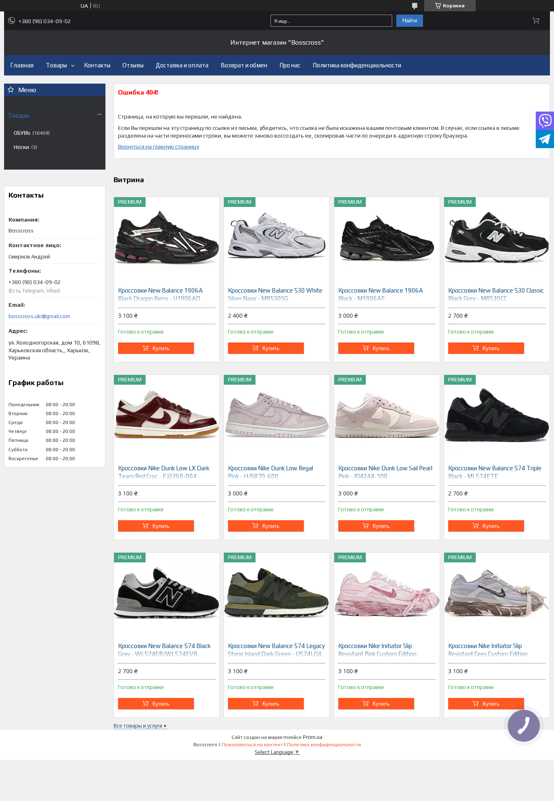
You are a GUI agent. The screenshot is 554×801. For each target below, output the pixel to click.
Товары (56, 65)
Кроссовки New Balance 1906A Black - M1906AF (380, 294)
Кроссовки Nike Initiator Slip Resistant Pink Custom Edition (377, 649)
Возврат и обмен (244, 65)
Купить (161, 348)
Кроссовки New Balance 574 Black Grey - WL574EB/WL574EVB (164, 649)
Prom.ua (312, 737)
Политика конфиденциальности (357, 65)
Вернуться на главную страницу (158, 146)
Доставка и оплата (182, 65)
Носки (21, 147)
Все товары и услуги (138, 726)
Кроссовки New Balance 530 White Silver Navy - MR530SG (275, 294)
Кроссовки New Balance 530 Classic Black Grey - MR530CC (496, 294)
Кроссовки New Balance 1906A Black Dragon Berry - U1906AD (160, 294)
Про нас (290, 65)
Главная (22, 65)
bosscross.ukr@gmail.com (39, 316)
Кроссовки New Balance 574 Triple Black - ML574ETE (494, 472)
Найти (409, 20)
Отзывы (133, 65)
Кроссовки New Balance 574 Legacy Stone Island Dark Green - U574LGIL (276, 649)
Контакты (97, 65)
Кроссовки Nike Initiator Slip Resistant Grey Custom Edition (488, 649)
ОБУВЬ (22, 132)
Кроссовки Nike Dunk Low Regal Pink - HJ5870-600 (270, 472)
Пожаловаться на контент (252, 744)
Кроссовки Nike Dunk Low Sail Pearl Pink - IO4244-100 (385, 472)
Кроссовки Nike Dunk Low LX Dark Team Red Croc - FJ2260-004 (163, 472)
